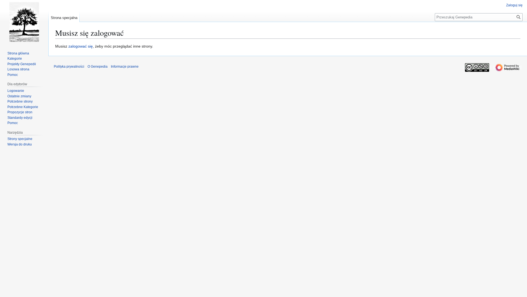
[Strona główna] (24, 22)
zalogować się (80, 46)
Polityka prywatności (69, 66)
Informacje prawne (125, 66)
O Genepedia (98, 66)
